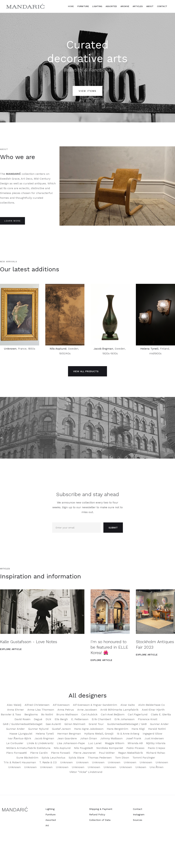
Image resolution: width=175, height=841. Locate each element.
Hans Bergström (117, 728)
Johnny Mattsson (111, 738)
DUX (48, 719)
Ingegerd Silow (152, 733)
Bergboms (31, 714)
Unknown (10, 348)
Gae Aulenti (53, 724)
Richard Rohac (155, 752)
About (150, 6)
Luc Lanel (95, 743)
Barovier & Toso (11, 714)
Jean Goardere (67, 738)
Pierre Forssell (60, 752)
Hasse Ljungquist (20, 733)
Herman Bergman (69, 733)
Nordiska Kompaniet (109, 748)
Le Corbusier (14, 743)
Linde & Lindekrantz (40, 743)
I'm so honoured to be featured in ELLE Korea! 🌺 (109, 647)
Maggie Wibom (114, 743)
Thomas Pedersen (100, 757)
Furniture (83, 6)
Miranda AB (135, 743)
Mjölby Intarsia (155, 743)
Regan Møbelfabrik (130, 752)
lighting (97, 6)
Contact (162, 6)
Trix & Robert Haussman (20, 762)
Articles (138, 6)
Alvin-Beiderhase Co (151, 704)
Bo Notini (47, 714)
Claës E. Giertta (161, 714)
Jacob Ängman (103, 348)
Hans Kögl (138, 728)
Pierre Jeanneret (84, 752)
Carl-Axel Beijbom (112, 714)
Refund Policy (97, 814)
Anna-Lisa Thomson (40, 709)
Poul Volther (107, 752)
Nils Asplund (58, 348)
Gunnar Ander (159, 724)
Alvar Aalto (127, 704)
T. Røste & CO (48, 762)
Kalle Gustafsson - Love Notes (28, 641)
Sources (137, 820)
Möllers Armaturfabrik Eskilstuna (28, 748)
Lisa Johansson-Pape (71, 743)
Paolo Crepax (156, 748)
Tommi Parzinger (143, 757)
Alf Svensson (61, 704)
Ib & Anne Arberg (128, 733)
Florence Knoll (147, 719)
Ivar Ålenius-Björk (19, 738)
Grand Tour (96, 724)
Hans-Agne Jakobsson (88, 728)
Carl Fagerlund (137, 714)
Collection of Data (99, 820)
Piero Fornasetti (16, 752)
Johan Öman (88, 738)
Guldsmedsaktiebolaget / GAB (127, 724)
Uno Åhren (156, 767)
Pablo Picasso (135, 748)
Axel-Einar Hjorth (153, 709)
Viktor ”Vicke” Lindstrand (85, 772)
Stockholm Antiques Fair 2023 (155, 644)
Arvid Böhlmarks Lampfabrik (119, 709)
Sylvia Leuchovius (53, 757)
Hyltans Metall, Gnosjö (98, 733)
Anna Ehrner (15, 709)
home (71, 6)
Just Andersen (154, 738)
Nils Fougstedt (83, 748)
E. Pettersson (79, 719)
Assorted (111, 6)
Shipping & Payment (100, 809)
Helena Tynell (149, 348)
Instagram (138, 814)
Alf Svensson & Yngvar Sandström (95, 704)
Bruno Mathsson (67, 714)
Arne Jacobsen (87, 709)
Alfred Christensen (37, 704)
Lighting (50, 809)
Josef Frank (133, 738)
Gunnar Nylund (38, 728)
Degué (38, 719)
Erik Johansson (124, 719)
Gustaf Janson (61, 728)
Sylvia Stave (76, 757)
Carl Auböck (89, 714)
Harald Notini (157, 728)
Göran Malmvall (74, 724)
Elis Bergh (61, 719)
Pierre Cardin (39, 752)
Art (47, 825)
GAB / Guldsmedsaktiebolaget (22, 724)
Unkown (140, 767)
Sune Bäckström (27, 757)
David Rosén (22, 719)
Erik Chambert (101, 719)
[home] (25, 6)
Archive (124, 6)
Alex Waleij (14, 704)
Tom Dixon (122, 757)
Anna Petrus (65, 709)
